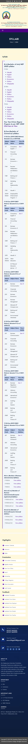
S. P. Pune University (8, 697)
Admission (6, 549)
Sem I (20, 147)
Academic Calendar (9, 545)
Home (11, 42)
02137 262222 (12, 630)
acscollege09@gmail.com (16, 640)
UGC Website (6, 700)
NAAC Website (6, 703)
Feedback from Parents (10, 607)
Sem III (22, 284)
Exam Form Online (8, 568)
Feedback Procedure (9, 595)
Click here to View (10, 126)
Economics (10, 79)
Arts (4, 684)
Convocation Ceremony (10, 560)
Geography (10, 84)
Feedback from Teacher (10, 615)
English (9, 75)
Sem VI (20, 435)
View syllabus (17, 480)
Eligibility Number (8, 564)
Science (5, 689)
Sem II (20, 214)
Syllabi (5, 553)
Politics (9, 81)
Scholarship (7, 576)
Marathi (9, 72)
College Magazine (8, 580)
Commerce (5, 687)
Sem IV (22, 333)
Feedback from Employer (10, 603)
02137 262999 (12, 632)
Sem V (20, 383)
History (9, 77)
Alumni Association (8, 584)
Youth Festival (7, 588)
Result (5, 572)
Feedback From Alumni (10, 599)
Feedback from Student (10, 611)
